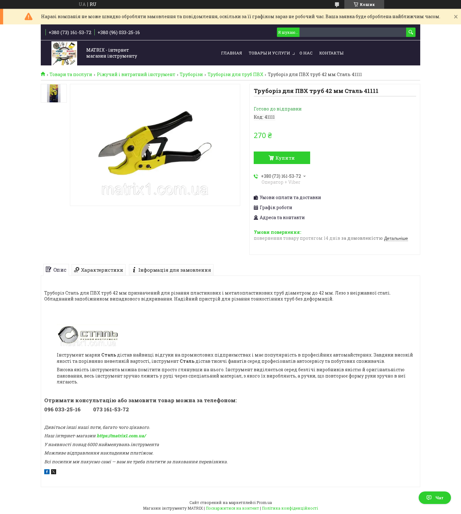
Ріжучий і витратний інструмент (136, 74)
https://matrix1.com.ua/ (121, 436)
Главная (231, 53)
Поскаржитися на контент (232, 508)
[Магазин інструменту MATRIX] (64, 53)
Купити (285, 158)
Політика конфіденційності (290, 508)
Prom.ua (264, 502)
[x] (53, 472)
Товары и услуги (269, 53)
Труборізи (191, 74)
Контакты (331, 53)
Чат (439, 497)
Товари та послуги (71, 74)
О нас (306, 53)
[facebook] (47, 472)
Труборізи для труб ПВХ (235, 74)
